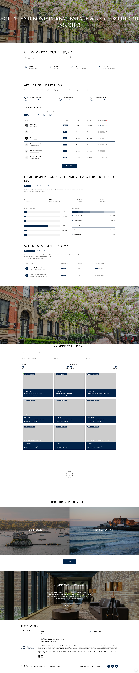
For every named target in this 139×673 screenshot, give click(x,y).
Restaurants (32, 114)
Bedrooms (89, 358)
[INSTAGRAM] (108, 666)
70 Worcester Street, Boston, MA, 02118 (38, 269)
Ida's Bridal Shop (34, 131)
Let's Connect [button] (69, 605)
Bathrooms (58, 358)
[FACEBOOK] (112, 666)
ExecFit (32, 137)
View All (69, 561)
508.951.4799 (96, 633)
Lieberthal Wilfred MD (35, 156)
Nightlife (60, 114)
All (26, 114)
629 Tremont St (34, 126)
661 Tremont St (34, 132)
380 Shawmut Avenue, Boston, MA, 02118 (38, 276)
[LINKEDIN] (116, 666)
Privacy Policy (95, 666)
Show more (69, 165)
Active (47, 114)
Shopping (41, 114)
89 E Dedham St (34, 139)
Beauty (53, 114)
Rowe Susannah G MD (35, 150)
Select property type (29, 358)
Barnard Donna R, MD (35, 143)
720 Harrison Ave (34, 145)
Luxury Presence (55, 666)
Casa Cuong (33, 124)
